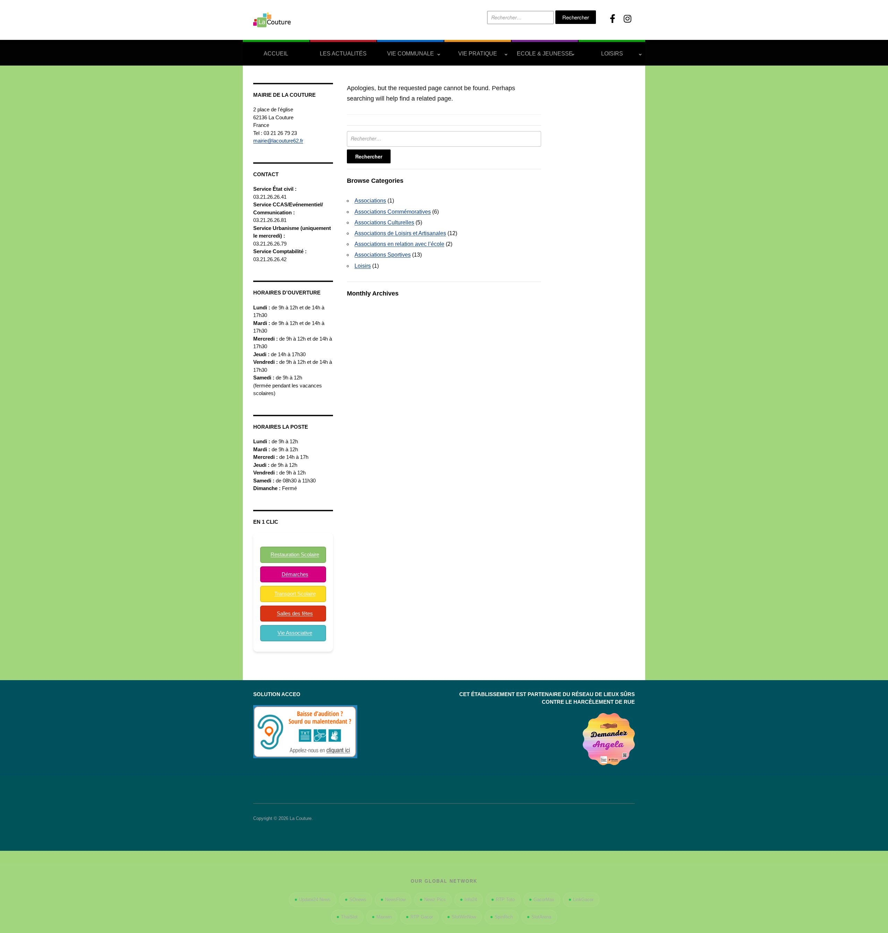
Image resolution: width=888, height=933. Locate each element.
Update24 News (315, 899)
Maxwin (384, 916)
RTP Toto (505, 899)
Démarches (295, 574)
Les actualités (343, 54)
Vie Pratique (477, 54)
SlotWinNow (464, 916)
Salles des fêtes (295, 613)
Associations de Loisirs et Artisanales (400, 233)
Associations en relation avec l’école (399, 244)
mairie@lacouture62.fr (278, 141)
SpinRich (504, 916)
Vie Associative (295, 633)
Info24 (470, 899)
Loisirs (612, 54)
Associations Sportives (383, 255)
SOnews (357, 899)
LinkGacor (583, 899)
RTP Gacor (421, 916)
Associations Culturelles (384, 222)
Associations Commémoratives (393, 212)
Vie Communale (410, 54)
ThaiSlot (349, 916)
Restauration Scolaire (295, 554)
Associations (370, 201)
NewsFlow (395, 899)
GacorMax (543, 899)
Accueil (276, 54)
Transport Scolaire (295, 594)
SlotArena (541, 916)
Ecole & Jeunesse (545, 54)
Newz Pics (435, 899)
